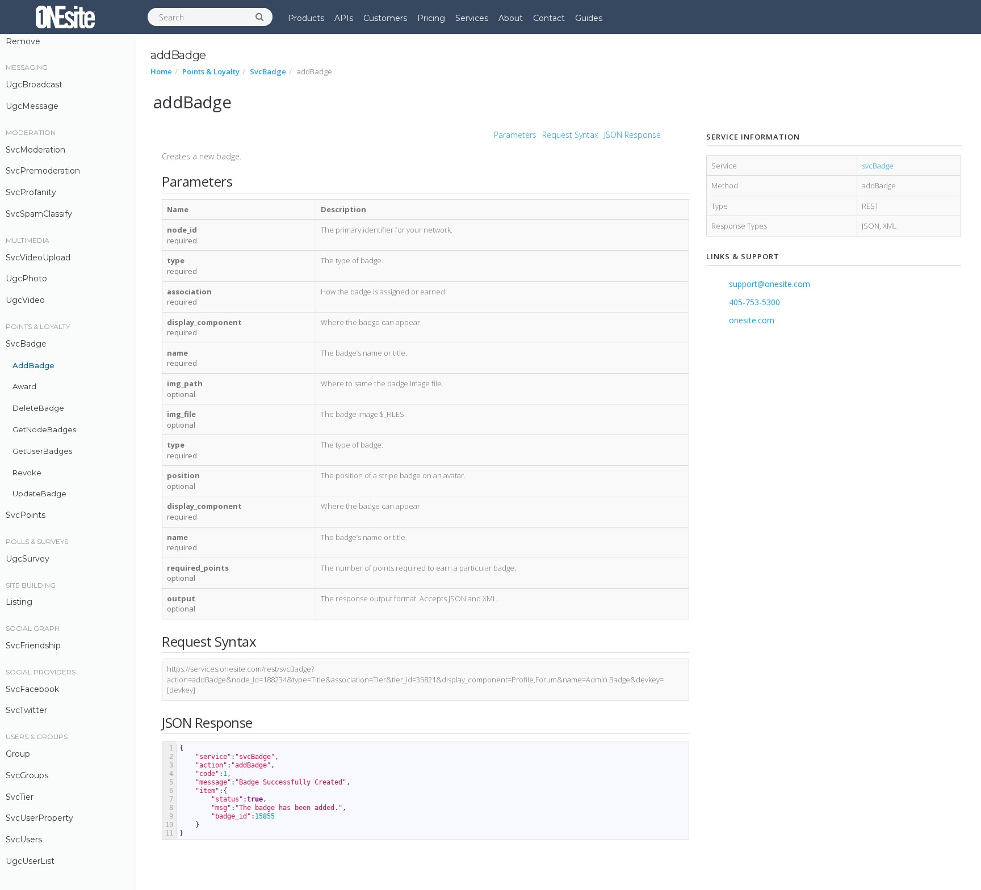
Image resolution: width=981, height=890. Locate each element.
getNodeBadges (44, 429)
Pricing (431, 18)
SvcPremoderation (43, 171)
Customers (385, 18)
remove (23, 41)
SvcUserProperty (39, 818)
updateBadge (39, 493)
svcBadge (878, 166)
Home (161, 71)
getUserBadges (42, 450)
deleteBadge (38, 407)
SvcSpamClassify (39, 214)
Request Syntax (570, 134)
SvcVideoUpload (38, 257)
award (24, 386)
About (510, 18)
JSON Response (632, 134)
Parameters (515, 134)
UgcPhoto (26, 278)
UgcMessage (32, 106)
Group (18, 754)
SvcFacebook (32, 689)
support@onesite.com (769, 284)
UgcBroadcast (34, 84)
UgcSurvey (27, 559)
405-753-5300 (754, 302)
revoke (26, 472)
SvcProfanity (31, 192)
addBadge (33, 365)
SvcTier (19, 797)
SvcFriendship (33, 645)
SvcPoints (25, 515)
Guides (588, 18)
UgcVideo (25, 300)
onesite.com (751, 320)
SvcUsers (24, 839)
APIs (343, 18)
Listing (19, 602)
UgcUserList (30, 861)
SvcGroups (27, 775)
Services (471, 18)
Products (306, 18)
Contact (549, 18)
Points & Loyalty (211, 71)
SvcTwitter (26, 710)
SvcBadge (26, 344)
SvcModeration (35, 150)
